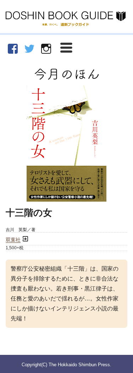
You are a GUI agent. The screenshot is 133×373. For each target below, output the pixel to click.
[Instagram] (46, 49)
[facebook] (13, 49)
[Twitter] (29, 49)
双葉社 (13, 240)
